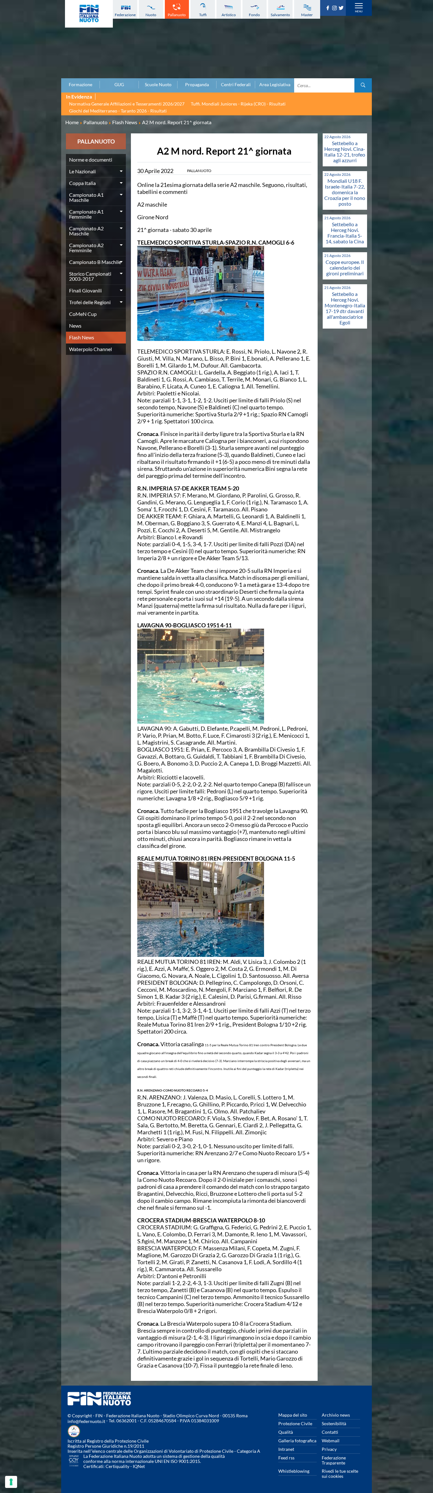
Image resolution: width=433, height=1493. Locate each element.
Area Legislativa (274, 84)
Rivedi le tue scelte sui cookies (340, 1473)
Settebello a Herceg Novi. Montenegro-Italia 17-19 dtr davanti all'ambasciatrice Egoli (345, 308)
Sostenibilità (334, 1423)
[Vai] (363, 85)
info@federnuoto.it (86, 1421)
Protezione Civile (295, 1423)
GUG (119, 84)
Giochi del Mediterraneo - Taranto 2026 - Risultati (118, 110)
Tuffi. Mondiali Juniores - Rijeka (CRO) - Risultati (238, 103)
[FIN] (89, 14)
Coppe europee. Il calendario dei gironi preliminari (345, 267)
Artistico (229, 14)
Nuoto (150, 14)
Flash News (81, 337)
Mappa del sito (292, 1415)
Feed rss (286, 1457)
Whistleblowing (293, 1471)
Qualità (285, 1432)
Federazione (125, 14)
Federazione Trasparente (334, 1460)
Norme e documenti (90, 160)
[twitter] (342, 8)
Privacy (329, 1449)
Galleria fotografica (297, 1440)
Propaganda (197, 84)
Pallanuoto (177, 14)
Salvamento (280, 14)
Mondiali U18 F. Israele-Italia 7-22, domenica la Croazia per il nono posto (344, 192)
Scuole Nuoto (158, 84)
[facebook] (328, 8)
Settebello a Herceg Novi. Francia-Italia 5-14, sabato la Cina (345, 232)
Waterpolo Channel (90, 349)
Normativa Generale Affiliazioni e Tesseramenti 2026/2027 (126, 103)
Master (307, 14)
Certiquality (117, 1466)
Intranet (286, 1449)
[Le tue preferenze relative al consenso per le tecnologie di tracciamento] (11, 1482)
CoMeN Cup (83, 314)
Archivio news (336, 1415)
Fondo (254, 14)
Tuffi (203, 14)
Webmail (330, 1440)
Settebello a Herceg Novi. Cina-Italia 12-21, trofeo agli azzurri (344, 151)
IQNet (139, 1466)
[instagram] (335, 8)
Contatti (330, 1432)
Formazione (80, 84)
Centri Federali (236, 84)
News (75, 326)
